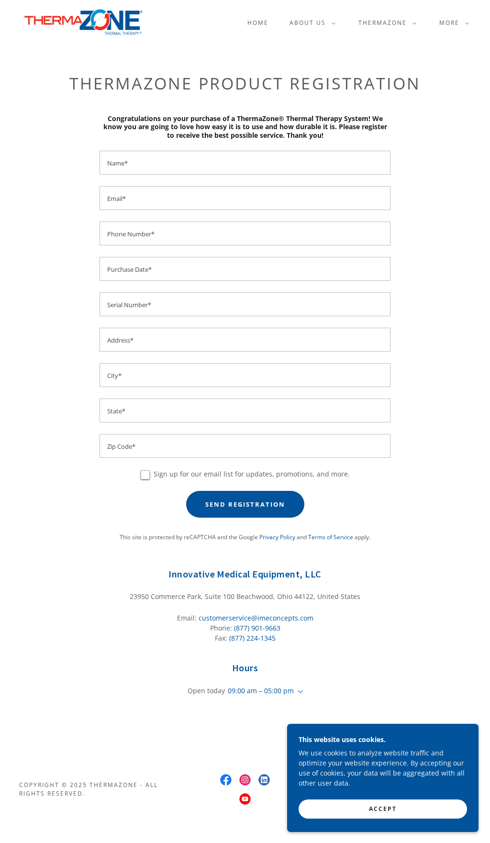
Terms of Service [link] (330, 537)
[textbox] (245, 163)
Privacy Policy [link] (277, 537)
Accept (383, 809)
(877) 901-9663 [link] (257, 627)
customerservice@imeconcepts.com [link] (256, 617)
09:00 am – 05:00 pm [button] (261, 690)
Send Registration (245, 504)
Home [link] (257, 23)
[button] (310, 23)
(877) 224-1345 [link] (252, 638)
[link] (83, 21)
